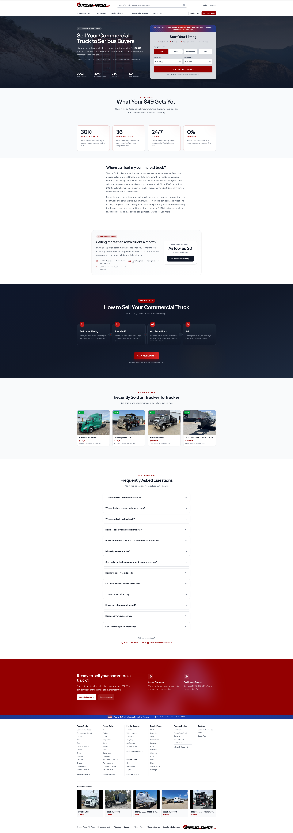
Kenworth (153, 743)
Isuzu (152, 756)
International (154, 740)
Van (104, 730)
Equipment (190, 52)
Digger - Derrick (83, 766)
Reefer (105, 743)
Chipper (80, 763)
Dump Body (130, 766)
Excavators (130, 736)
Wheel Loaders (131, 733)
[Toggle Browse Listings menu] (91, 13)
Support (127, 827)
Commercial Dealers (140, 13)
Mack (152, 730)
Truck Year (158, 57)
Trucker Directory (118, 13)
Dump (79, 736)
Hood (128, 763)
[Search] (184, 5)
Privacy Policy (139, 827)
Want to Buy (101, 13)
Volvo (152, 736)
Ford (152, 746)
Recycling (129, 740)
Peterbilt (153, 750)
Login (205, 5)
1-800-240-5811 (131, 642)
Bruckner (177, 730)
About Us (117, 827)
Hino (152, 763)
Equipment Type (160, 47)
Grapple (80, 756)
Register (213, 5)
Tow (78, 740)
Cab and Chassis (83, 746)
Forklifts (129, 730)
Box (78, 743)
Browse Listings (83, 13)
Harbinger (153, 770)
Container (106, 756)
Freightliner (154, 733)
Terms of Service (154, 827)
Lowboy (105, 746)
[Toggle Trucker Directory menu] (126, 13)
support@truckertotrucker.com (158, 642)
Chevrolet (153, 753)
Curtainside (107, 753)
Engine (129, 770)
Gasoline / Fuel (108, 770)
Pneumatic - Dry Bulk (110, 760)
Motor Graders (131, 746)
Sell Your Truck (209, 13)
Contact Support (106, 697)
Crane (79, 753)
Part (205, 52)
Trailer (175, 52)
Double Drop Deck (109, 766)
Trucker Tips (157, 13)
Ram (152, 760)
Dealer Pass (194, 13)
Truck (161, 52)
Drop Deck (106, 740)
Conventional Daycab (84, 733)
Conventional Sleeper (84, 730)
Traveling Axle (108, 763)
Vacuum (80, 760)
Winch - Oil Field (83, 770)
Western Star (155, 766)
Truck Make (188, 57)
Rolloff (79, 750)
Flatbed (105, 733)
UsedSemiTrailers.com (171, 827)
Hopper (105, 750)
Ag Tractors (130, 743)
